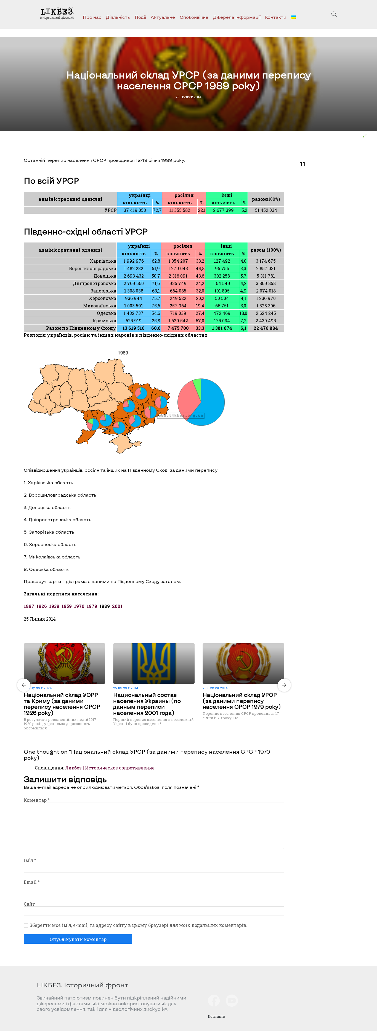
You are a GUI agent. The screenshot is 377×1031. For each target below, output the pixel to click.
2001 (117, 606)
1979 (92, 606)
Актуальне (163, 17)
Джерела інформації (237, 17)
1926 (41, 606)
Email (31, 882)
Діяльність (118, 17)
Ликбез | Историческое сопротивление (110, 768)
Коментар (36, 800)
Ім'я (30, 860)
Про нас (92, 17)
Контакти (275, 17)
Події (140, 17)
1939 (54, 606)
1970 (79, 606)
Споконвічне (194, 17)
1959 (67, 606)
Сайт (29, 904)
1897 (29, 606)
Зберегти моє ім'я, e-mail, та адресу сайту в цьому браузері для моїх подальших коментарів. (138, 925)
